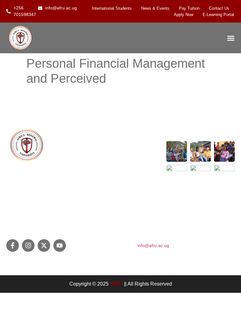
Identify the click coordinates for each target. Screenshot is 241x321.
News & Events (155, 8)
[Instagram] (28, 245)
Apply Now (183, 14)
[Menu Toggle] (231, 38)
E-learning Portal (218, 14)
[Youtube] (59, 245)
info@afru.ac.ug (153, 245)
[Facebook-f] (12, 245)
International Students (112, 8)
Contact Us (219, 8)
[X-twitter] (44, 245)
